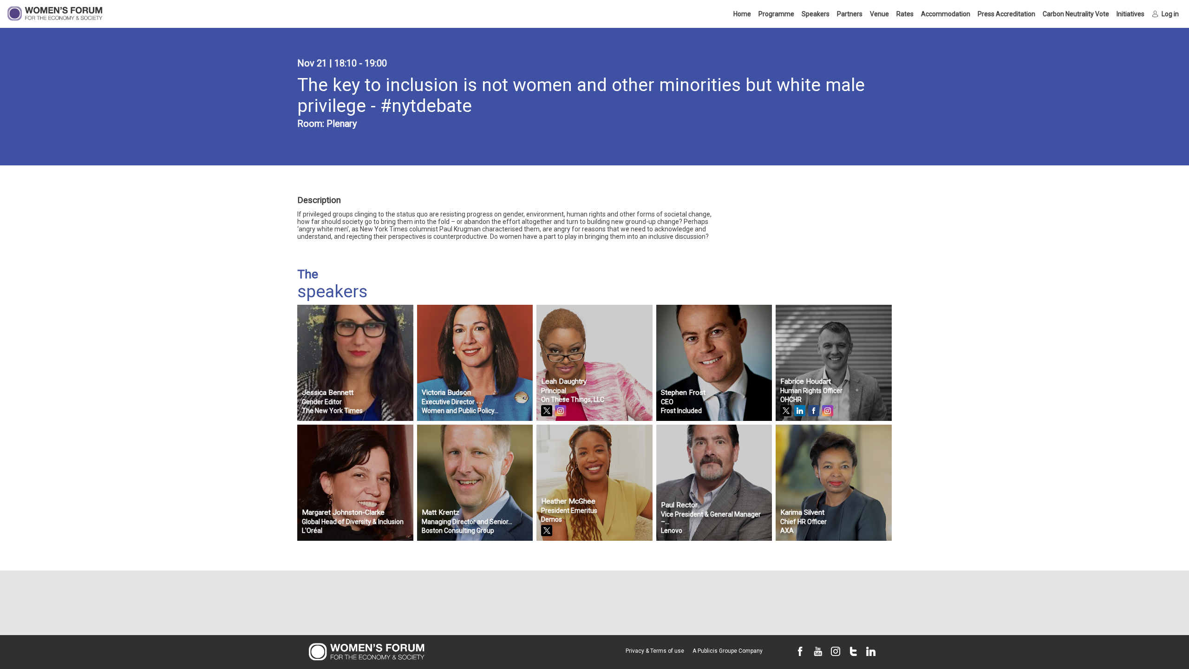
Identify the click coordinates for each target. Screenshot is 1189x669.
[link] (742, 14)
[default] (1006, 14)
